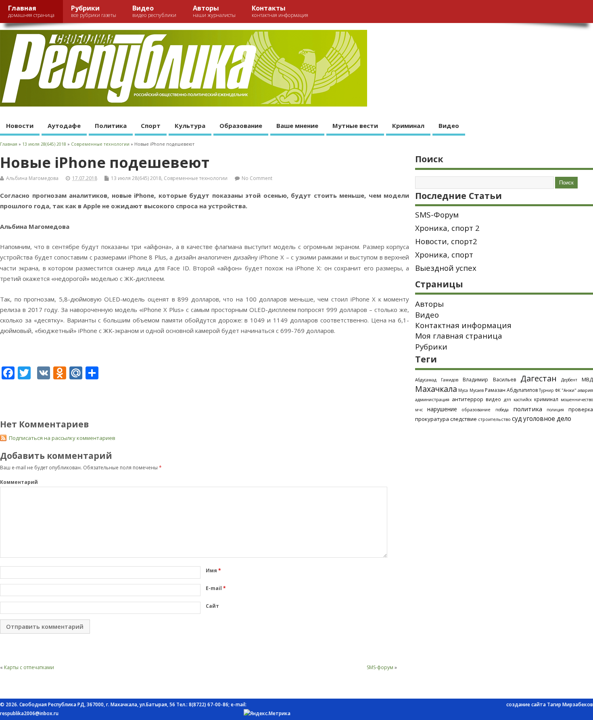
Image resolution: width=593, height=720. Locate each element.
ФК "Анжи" (565, 390)
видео (493, 399)
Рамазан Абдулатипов (511, 390)
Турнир (546, 390)
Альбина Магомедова (32, 178)
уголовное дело (547, 418)
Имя (213, 570)
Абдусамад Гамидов (436, 380)
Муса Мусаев (470, 390)
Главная (31, 11)
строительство (494, 419)
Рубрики (93, 11)
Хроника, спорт (444, 254)
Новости (19, 125)
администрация (432, 399)
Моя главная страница (458, 336)
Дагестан (538, 378)
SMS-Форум (437, 214)
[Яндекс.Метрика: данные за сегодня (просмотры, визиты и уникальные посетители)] (267, 713)
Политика (111, 125)
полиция (555, 409)
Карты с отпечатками (29, 667)
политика (527, 409)
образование (476, 409)
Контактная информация (463, 325)
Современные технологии (196, 178)
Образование (240, 125)
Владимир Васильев (489, 379)
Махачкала (436, 388)
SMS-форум (380, 667)
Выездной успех (445, 268)
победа (502, 409)
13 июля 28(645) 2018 (136, 178)
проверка (580, 409)
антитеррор (467, 399)
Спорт (151, 125)
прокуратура (432, 419)
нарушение (442, 409)
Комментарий (19, 482)
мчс (419, 409)
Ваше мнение (297, 125)
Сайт (212, 606)
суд (517, 418)
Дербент (569, 380)
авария (585, 390)
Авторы (214, 11)
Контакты (280, 11)
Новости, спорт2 (446, 241)
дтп (507, 399)
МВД (587, 379)
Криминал (408, 125)
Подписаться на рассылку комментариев (62, 438)
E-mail (216, 588)
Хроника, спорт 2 (447, 228)
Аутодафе (64, 125)
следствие (463, 419)
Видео (154, 11)
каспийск (523, 399)
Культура (190, 125)
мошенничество (577, 399)
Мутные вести (355, 125)
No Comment (257, 178)
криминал (546, 399)
